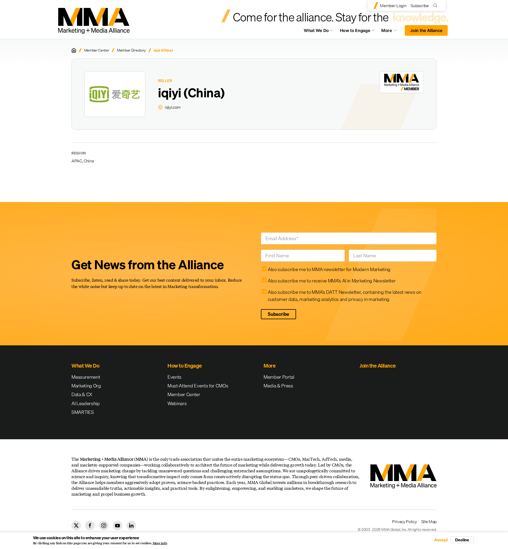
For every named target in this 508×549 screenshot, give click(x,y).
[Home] (73, 50)
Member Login (393, 5)
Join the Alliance (426, 30)
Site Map (429, 521)
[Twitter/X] (76, 525)
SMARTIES (82, 412)
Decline (462, 539)
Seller (165, 81)
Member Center (96, 50)
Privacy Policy (404, 521)
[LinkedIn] (131, 525)
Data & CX (81, 394)
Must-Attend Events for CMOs (197, 386)
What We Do (316, 30)
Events (174, 377)
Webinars (177, 403)
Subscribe (420, 5)
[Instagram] (103, 525)
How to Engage (355, 30)
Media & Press (278, 386)
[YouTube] (117, 525)
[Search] (436, 5)
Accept (441, 540)
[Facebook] (90, 525)
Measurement (85, 377)
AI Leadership (85, 403)
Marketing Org (86, 386)
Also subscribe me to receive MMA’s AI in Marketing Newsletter (332, 281)
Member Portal (279, 377)
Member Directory (131, 50)
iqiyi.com (173, 107)
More (391, 32)
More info (160, 543)
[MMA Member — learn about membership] (402, 82)
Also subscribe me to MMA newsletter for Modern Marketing (329, 269)
